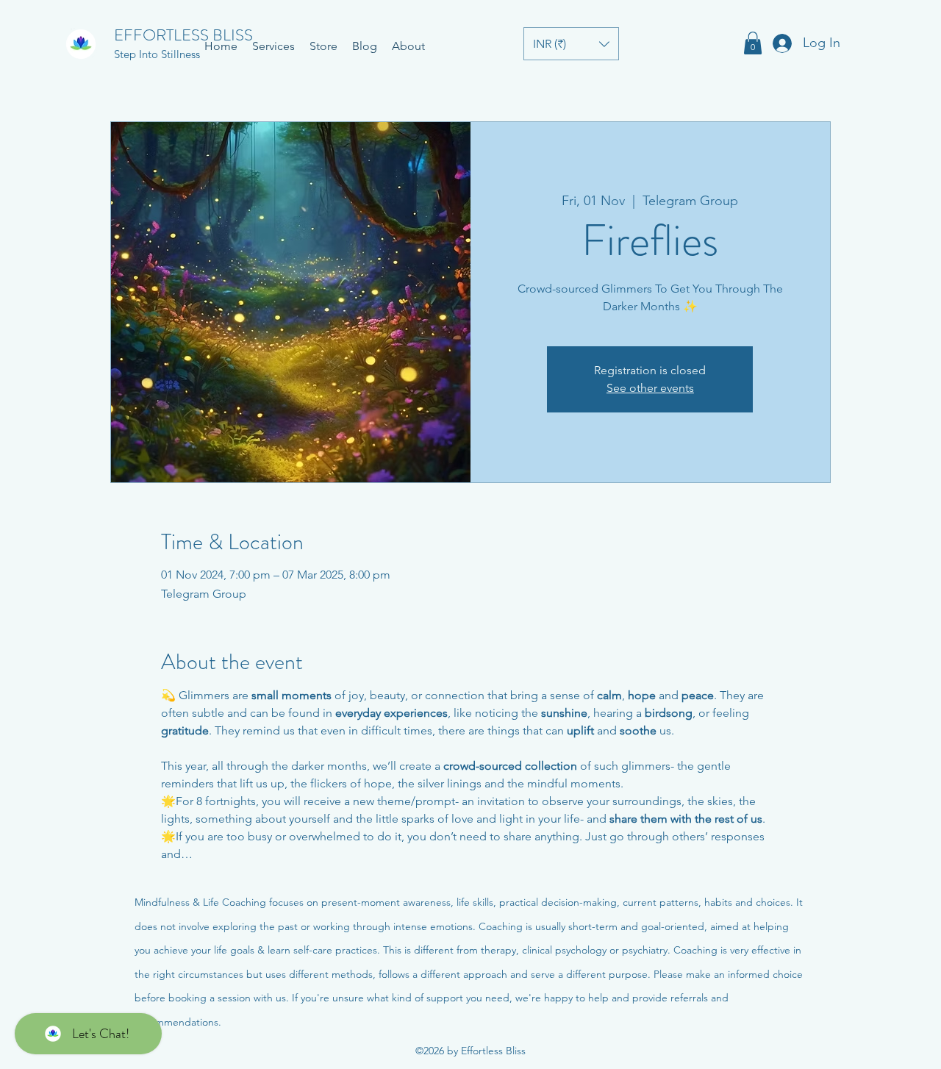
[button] (571, 43)
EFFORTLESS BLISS (183, 35)
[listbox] (571, 43)
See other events (650, 388)
